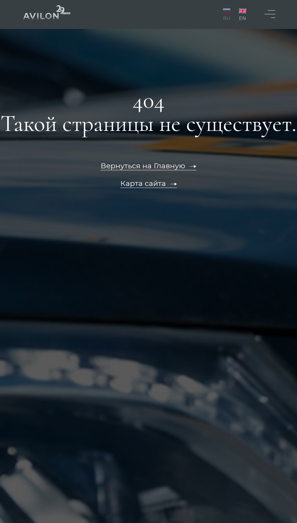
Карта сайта (143, 183)
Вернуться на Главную (143, 165)
